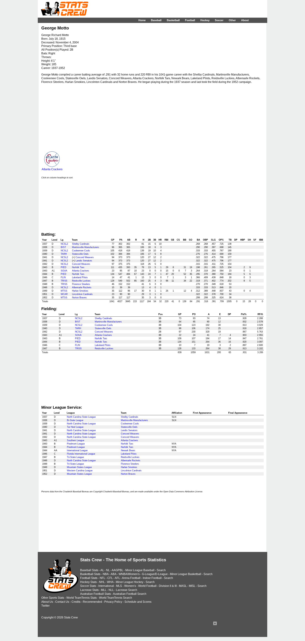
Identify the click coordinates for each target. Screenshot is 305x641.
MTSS (64, 290)
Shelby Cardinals (80, 244)
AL (102, 570)
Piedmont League (76, 443)
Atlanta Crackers (52, 169)
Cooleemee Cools (81, 250)
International (106, 585)
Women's (130, 585)
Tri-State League (75, 457)
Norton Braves (79, 297)
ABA (113, 574)
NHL (102, 581)
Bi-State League (75, 420)
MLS (119, 585)
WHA (110, 581)
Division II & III (168, 585)
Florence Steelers (81, 284)
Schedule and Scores (137, 601)
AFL (117, 577)
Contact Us (62, 601)
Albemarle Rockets (81, 287)
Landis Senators (84, 260)
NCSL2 (64, 244)
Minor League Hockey (129, 581)
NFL (102, 577)
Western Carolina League (79, 470)
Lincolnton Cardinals (82, 294)
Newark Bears (128, 450)
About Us (47, 601)
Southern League (75, 440)
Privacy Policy (113, 601)
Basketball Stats (90, 574)
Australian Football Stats (95, 593)
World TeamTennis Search (115, 597)
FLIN (63, 277)
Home (142, 20)
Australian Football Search (129, 593)
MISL (192, 585)
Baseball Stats (89, 570)
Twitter (45, 605)
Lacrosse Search (126, 589)
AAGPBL (117, 570)
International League (77, 450)
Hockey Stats (88, 581)
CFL (110, 577)
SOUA (64, 270)
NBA (106, 574)
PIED (63, 267)
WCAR (64, 294)
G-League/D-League (155, 574)
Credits (75, 601)
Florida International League (81, 453)
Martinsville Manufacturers (85, 247)
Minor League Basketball (185, 574)
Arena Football (131, 577)
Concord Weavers (85, 257)
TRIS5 (64, 280)
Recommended (92, 601)
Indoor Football (152, 577)
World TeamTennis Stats (81, 597)
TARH (64, 254)
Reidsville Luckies (81, 280)
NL (108, 570)
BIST (63, 247)
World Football (147, 585)
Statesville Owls (80, 254)
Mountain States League (79, 467)
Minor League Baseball (139, 570)
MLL (103, 589)
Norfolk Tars (78, 267)
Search (161, 570)
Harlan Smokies (80, 290)
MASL (183, 585)
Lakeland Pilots (80, 277)
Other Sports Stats (52, 597)
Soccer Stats (88, 585)
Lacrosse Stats (89, 589)
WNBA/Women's (129, 574)
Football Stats (88, 577)
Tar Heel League (75, 427)
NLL (111, 589)
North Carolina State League (81, 417)
